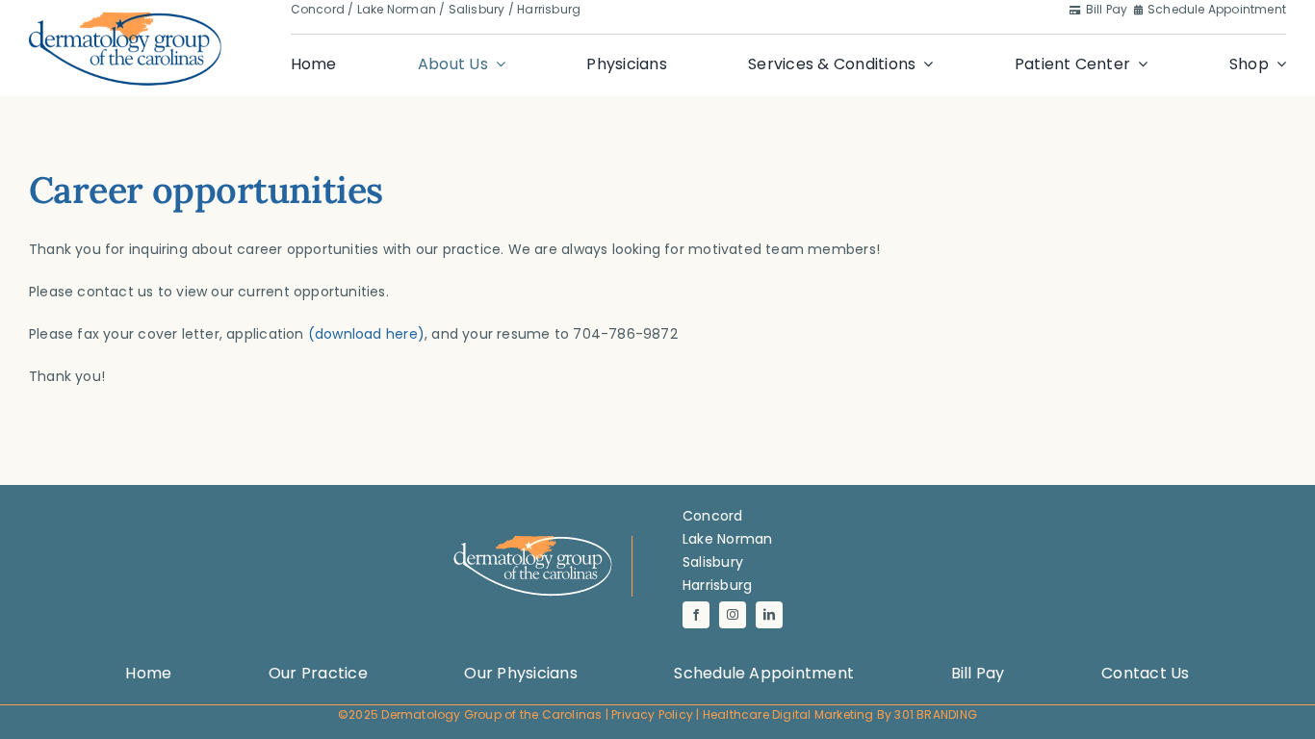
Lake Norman (396, 9)
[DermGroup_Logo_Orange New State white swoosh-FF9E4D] (125, 17)
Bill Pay (1108, 9)
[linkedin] (769, 614)
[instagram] (732, 614)
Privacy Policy (652, 714)
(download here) (366, 334)
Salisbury (477, 9)
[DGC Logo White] (532, 542)
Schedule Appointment (1216, 9)
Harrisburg (548, 9)
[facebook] (696, 614)
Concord (318, 9)
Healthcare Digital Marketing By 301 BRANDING (840, 714)
